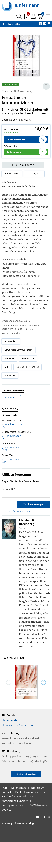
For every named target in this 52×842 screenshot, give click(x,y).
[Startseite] (20, 6)
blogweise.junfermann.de (17, 725)
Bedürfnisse (28, 358)
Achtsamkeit (11, 341)
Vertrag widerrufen (13, 805)
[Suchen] (19, 17)
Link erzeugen (36, 504)
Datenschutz (19, 787)
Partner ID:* (8, 488)
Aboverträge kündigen (15, 801)
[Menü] (48, 17)
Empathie (9, 358)
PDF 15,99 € (34, 173)
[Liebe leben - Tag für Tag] (26, 682)
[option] (26, 682)
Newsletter (14, 24)
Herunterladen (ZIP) (11, 460)
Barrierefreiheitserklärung (18, 796)
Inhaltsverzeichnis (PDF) (13, 425)
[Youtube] (45, 24)
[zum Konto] (33, 17)
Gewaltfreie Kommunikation (18, 349)
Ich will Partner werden (17, 511)
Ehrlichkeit (10, 375)
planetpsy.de (9, 720)
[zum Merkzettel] (26, 17)
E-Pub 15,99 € (11, 173)
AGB (5, 787)
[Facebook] (40, 24)
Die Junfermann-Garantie (30, 792)
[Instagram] (49, 24)
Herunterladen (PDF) (11, 437)
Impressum (38, 787)
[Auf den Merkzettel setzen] (46, 86)
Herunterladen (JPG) (11, 449)
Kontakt (7, 792)
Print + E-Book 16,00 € (23, 165)
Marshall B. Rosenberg (17, 91)
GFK (6, 366)
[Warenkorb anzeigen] (40, 17)
